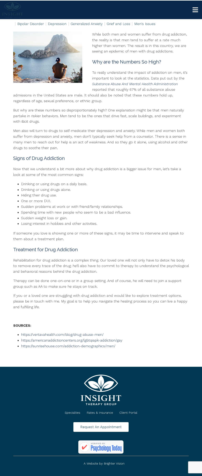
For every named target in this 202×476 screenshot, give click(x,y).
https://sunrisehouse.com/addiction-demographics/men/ (68, 346)
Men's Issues (144, 24)
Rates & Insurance (100, 412)
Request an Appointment (101, 427)
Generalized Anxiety (87, 24)
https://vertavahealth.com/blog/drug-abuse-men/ (62, 334)
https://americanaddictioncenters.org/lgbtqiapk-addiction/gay (71, 340)
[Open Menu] (195, 10)
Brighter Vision (114, 463)
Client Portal (128, 412)
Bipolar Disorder (30, 24)
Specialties (72, 412)
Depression (57, 24)
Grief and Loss (118, 24)
